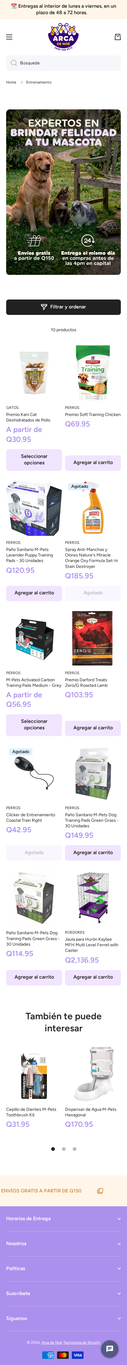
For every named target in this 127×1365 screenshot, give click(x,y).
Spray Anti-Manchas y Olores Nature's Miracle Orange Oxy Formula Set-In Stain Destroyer (91, 558)
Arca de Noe (52, 1342)
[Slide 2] (64, 1149)
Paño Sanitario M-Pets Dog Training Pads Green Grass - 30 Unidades (92, 820)
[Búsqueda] (11, 63)
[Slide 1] (53, 1149)
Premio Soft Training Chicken (93, 414)
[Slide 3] (74, 1149)
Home (11, 82)
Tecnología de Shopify (81, 1342)
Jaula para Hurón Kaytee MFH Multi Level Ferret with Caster (91, 945)
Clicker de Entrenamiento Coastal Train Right (30, 817)
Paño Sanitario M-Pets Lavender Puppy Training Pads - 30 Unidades (29, 555)
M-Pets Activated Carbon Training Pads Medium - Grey (33, 682)
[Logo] (63, 37)
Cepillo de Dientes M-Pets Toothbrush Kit (31, 1112)
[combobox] (63, 63)
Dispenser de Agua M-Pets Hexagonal (91, 1112)
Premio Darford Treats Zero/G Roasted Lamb (86, 682)
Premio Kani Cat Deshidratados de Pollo (28, 417)
